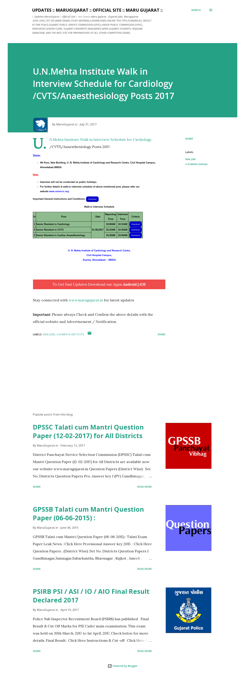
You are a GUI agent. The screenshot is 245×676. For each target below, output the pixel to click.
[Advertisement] (93, 368)
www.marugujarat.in (86, 300)
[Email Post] (89, 334)
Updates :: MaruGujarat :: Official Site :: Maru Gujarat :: (97, 10)
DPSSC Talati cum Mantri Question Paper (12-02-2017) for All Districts (88, 431)
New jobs (190, 159)
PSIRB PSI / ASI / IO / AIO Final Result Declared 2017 (91, 595)
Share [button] (189, 138)
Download (92, 199)
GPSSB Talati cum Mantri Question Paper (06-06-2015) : (88, 513)
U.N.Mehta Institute (196, 164)
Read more (144, 486)
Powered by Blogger (124, 666)
